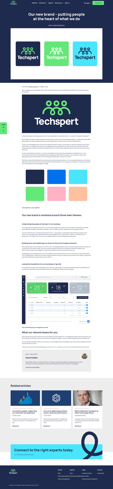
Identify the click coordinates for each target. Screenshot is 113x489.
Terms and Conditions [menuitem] (64, 476)
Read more (15, 426)
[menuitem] (64, 470)
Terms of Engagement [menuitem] (64, 479)
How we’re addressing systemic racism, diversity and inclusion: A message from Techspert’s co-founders (56, 414)
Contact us (98, 3)
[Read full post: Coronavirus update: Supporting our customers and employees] (25, 398)
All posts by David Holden (33, 367)
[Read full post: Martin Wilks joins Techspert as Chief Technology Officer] (87, 398)
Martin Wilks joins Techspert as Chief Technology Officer (86, 412)
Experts (51, 3)
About (67, 3)
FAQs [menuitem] (59, 473)
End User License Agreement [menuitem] (89, 479)
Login (87, 3)
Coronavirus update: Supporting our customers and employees (24, 412)
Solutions (42, 3)
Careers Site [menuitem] (100, 473)
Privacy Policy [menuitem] (85, 476)
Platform (34, 3)
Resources (58, 3)
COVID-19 (15, 408)
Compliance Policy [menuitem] (87, 473)
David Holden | (33, 87)
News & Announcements (57, 25)
